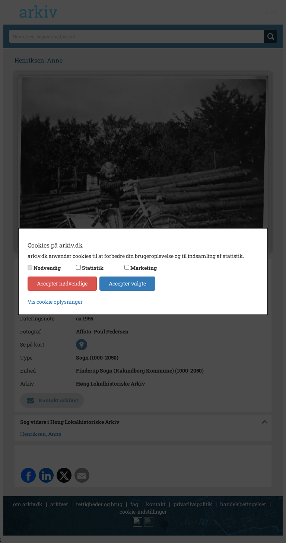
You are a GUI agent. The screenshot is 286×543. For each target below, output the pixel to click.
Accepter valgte (127, 283)
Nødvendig (47, 267)
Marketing (143, 267)
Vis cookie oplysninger (55, 301)
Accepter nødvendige (62, 283)
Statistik (93, 267)
